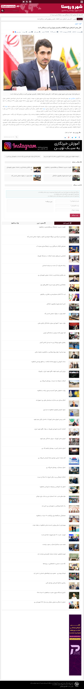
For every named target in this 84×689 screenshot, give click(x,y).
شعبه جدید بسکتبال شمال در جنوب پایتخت (53, 544)
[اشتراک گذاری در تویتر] (75, 138)
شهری (74, 19)
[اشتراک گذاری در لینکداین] (65, 138)
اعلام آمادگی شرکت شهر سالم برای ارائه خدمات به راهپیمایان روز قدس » (23, 156)
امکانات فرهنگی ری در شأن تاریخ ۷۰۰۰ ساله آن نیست (51, 477)
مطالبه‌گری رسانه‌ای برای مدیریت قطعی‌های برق (52, 285)
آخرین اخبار (66, 223)
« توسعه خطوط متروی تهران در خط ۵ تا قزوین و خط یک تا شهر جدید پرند (61, 156)
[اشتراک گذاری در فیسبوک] (79, 138)
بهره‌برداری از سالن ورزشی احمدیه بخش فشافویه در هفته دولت (49, 525)
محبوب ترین (40, 223)
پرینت (24, 32)
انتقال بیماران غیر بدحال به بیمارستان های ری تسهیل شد (50, 400)
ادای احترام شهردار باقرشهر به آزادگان (61, 176)
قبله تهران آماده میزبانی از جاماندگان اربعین (54, 333)
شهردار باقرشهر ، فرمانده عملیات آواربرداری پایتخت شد (51, 554)
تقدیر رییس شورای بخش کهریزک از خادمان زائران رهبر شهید (49, 419)
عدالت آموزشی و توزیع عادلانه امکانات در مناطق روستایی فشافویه (48, 362)
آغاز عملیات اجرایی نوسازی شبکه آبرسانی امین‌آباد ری (51, 458)
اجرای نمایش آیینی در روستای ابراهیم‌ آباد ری (53, 448)
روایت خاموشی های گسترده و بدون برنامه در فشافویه (51, 390)
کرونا (6, 106)
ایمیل (29, 32)
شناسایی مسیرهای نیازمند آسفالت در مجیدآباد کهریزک (51, 256)
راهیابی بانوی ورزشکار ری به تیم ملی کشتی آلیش (52, 342)
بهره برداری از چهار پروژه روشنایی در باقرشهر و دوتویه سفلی (50, 352)
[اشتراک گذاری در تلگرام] (72, 138)
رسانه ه (75, 15)
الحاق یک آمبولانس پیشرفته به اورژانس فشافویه (52, 487)
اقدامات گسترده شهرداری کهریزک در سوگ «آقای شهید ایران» (49, 429)
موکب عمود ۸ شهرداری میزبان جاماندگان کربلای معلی (51, 323)
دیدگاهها (14, 223)
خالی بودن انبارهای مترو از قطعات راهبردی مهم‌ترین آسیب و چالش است (59, 27)
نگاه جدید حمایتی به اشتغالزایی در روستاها (54, 564)
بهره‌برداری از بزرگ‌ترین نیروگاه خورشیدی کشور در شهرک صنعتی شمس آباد (46, 237)
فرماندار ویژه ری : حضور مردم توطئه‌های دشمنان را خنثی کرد (49, 573)
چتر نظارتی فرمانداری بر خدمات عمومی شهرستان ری (19, 168)
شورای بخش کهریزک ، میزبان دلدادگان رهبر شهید (52, 439)
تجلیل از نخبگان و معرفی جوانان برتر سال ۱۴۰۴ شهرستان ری (49, 602)
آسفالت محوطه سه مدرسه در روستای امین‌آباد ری (52, 381)
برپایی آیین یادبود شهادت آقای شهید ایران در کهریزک (51, 371)
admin (74, 32)
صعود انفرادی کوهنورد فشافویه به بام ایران (54, 410)
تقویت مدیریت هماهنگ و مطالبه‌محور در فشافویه (58, 167)
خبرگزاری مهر (72, 98)
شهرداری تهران (68, 132)
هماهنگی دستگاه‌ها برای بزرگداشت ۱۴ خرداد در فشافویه (50, 516)
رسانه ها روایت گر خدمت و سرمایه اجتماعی (53, 265)
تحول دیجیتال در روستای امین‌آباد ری (55, 467)
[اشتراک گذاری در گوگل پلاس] (68, 138)
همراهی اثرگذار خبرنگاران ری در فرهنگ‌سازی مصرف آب (50, 246)
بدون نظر (36, 32)
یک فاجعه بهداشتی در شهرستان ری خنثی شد (53, 506)
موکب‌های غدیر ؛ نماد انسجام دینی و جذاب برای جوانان (50, 496)
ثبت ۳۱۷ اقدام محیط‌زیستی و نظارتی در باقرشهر (52, 294)
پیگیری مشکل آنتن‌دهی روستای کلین (55, 583)
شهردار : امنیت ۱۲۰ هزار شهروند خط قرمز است (53, 535)
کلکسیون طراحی (64, 686)
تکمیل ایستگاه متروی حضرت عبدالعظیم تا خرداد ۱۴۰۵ (51, 592)
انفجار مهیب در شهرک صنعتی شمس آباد (21, 176)
